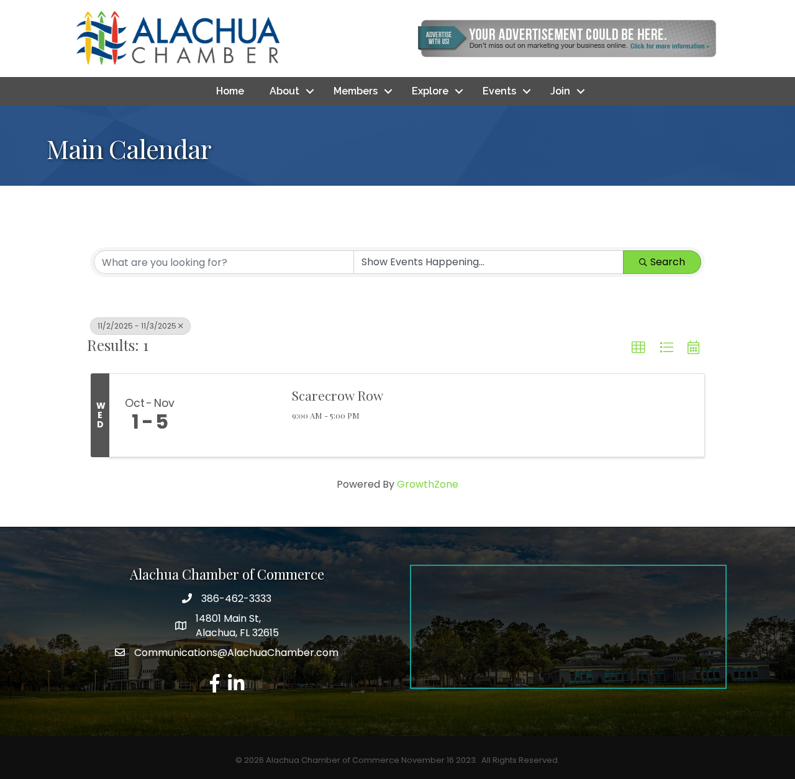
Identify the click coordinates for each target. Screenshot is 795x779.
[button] (638, 347)
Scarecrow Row (337, 395)
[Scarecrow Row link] (234, 415)
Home (230, 91)
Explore (430, 91)
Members (356, 91)
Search (667, 262)
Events (499, 91)
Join (560, 91)
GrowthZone (427, 484)
